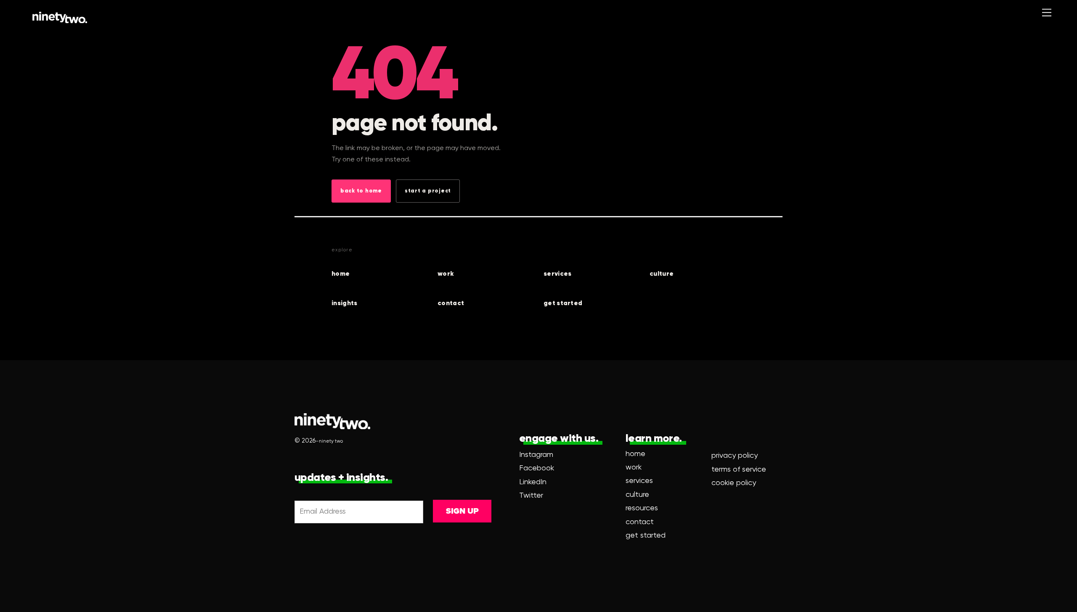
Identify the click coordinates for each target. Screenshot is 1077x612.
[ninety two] (59, 17)
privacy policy (734, 455)
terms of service (738, 469)
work (446, 274)
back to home (361, 191)
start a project (428, 191)
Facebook (536, 468)
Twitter (531, 495)
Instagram (536, 455)
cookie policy (733, 483)
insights (344, 303)
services (557, 274)
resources (642, 508)
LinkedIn (532, 482)
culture (662, 274)
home (341, 274)
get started (563, 303)
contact (451, 303)
